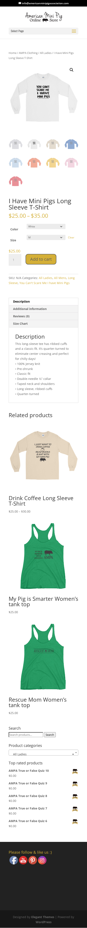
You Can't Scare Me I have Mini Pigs (44, 283)
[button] (71, 70)
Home (12, 53)
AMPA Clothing (28, 53)
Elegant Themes (42, 917)
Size (13, 240)
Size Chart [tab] (20, 324)
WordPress (44, 922)
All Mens (60, 278)
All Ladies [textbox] (42, 754)
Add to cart (41, 259)
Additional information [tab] (30, 309)
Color (14, 229)
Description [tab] (21, 301)
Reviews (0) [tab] (21, 316)
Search (50, 735)
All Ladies (46, 53)
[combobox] (43, 753)
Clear (71, 237)
